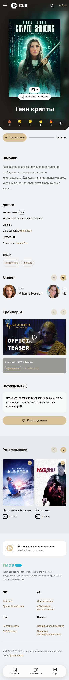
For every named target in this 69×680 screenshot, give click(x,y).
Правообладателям (13, 606)
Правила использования (50, 626)
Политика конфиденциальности (49, 632)
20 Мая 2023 (25, 230)
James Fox (21, 243)
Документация (45, 601)
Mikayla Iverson (30, 294)
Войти (62, 5)
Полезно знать (11, 626)
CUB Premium (10, 631)
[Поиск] (51, 5)
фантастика (11, 262)
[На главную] (19, 6)
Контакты (8, 601)
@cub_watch (16, 655)
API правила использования (45, 607)
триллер (27, 262)
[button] (63, 278)
